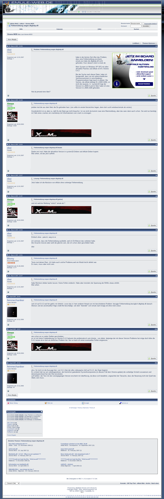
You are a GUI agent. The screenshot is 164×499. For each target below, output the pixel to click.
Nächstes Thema (88, 408)
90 (72, 497)
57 (104, 495)
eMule (22, 23)
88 (68, 497)
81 (150, 495)
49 (89, 495)
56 (102, 495)
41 (73, 495)
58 (106, 495)
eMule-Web (141, 483)
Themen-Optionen (148, 43)
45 (81, 495)
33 (58, 495)
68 (125, 495)
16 (25, 495)
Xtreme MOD (30, 23)
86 (160, 495)
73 (135, 495)
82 (152, 495)
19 (31, 495)
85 (158, 495)
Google (86, 403)
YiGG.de (50, 403)
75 (139, 495)
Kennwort (124, 26)
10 (14, 495)
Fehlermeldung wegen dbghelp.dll (45, 103)
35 (62, 495)
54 (98, 495)
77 (143, 495)
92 (76, 497)
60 (110, 495)
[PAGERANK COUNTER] (82, 492)
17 (27, 495)
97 (85, 497)
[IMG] (9, 426)
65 (120, 495)
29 (50, 495)
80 (148, 495)
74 (137, 495)
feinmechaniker (15, 300)
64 (118, 495)
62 (114, 495)
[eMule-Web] (14, 23)
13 (20, 495)
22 (37, 495)
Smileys (9, 424)
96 (84, 497)
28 (48, 495)
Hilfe (21, 29)
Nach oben (155, 483)
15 (23, 495)
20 (33, 495)
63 (116, 495)
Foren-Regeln (11, 435)
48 (87, 495)
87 (66, 497)
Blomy (10, 258)
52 (95, 495)
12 (18, 495)
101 (94, 497)
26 (45, 495)
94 (80, 497)
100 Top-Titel (131, 483)
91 (74, 497)
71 (131, 495)
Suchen (136, 29)
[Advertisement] (52, 70)
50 (91, 495)
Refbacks (10, 432)
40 (72, 495)
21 (35, 495)
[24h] (99, 29)
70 (129, 495)
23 (39, 495)
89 (70, 497)
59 (108, 495)
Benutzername (125, 23)
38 (68, 495)
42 (75, 495)
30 (52, 495)
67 (123, 495)
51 (93, 495)
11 (16, 495)
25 (43, 495)
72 (133, 495)
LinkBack (136, 43)
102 (97, 497)
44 (79, 495)
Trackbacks (11, 429)
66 (121, 495)
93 (78, 497)
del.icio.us (125, 403)
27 (47, 495)
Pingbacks (10, 430)
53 (97, 495)
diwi (9, 49)
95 (82, 497)
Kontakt (123, 483)
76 (141, 495)
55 (100, 495)
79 (146, 495)
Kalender (60, 29)
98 (87, 497)
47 (85, 495)
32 (56, 495)
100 (92, 497)
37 (66, 495)
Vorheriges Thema (76, 408)
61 (112, 495)
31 (54, 495)
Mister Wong (14, 403)
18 (29, 495)
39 (70, 495)
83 (154, 495)
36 (64, 495)
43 (77, 495)
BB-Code (10, 422)
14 (22, 495)
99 (89, 497)
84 (156, 495)
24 (41, 495)
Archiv (148, 483)
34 (60, 495)
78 (145, 495)
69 (127, 495)
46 (83, 495)
